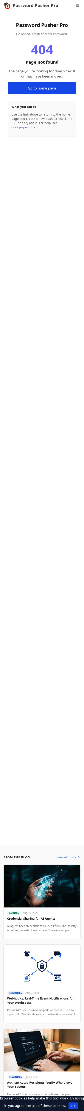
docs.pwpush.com (24, 127)
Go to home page (42, 88)
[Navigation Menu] (78, 6)
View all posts (66, 857)
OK (73, 1106)
